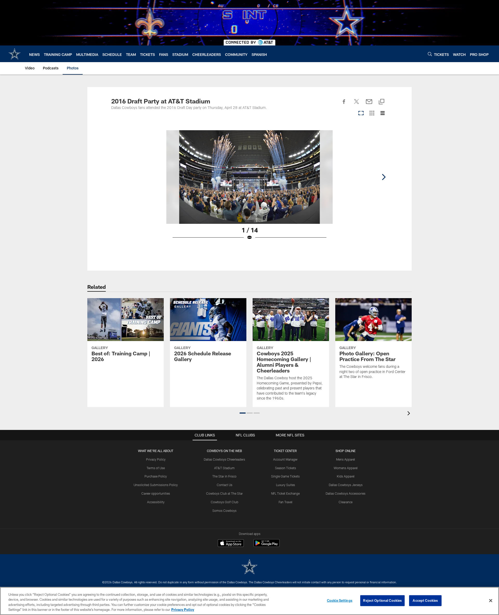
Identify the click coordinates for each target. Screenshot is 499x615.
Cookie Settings (339, 600)
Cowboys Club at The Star (224, 493)
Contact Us (224, 485)
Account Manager (285, 459)
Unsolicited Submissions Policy (156, 485)
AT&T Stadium (224, 468)
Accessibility (156, 502)
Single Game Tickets (285, 476)
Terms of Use (156, 468)
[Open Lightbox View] (249, 188)
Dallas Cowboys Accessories (345, 493)
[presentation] (410, 414)
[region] (249, 601)
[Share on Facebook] (344, 104)
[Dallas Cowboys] (249, 567)
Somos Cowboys (224, 510)
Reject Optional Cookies (382, 600)
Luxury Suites (285, 485)
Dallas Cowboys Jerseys (346, 485)
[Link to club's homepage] (14, 54)
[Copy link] (381, 102)
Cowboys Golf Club (224, 502)
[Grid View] (371, 113)
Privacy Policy (156, 459)
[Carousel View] (361, 113)
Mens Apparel (345, 459)
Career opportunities (155, 493)
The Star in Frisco (224, 476)
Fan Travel (285, 502)
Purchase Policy (156, 476)
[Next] (383, 177)
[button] (242, 413)
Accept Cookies (425, 600)
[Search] (430, 53)
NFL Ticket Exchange (285, 493)
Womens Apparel (346, 468)
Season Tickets (285, 468)
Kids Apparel (345, 476)
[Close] (490, 600)
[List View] (382, 113)
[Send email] (369, 104)
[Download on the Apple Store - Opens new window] (231, 543)
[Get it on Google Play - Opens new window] (266, 545)
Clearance (345, 502)
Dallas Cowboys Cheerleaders (224, 459)
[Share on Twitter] (356, 104)
